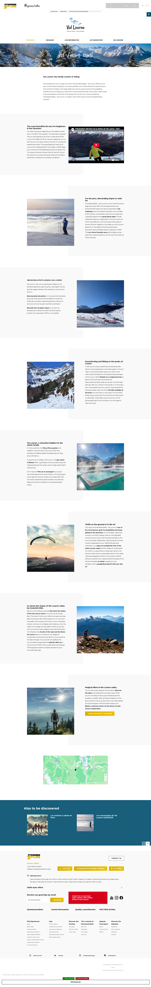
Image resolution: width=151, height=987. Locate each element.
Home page (54, 11)
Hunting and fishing (32, 945)
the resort (30, 40)
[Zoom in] (105, 775)
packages (50, 40)
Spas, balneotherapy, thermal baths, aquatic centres (56, 936)
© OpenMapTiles (85, 783)
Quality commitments (85, 909)
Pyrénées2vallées (35, 909)
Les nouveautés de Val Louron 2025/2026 (106, 816)
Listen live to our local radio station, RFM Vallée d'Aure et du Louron (82, 897)
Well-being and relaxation (33, 932)
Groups (60, 955)
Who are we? (37, 955)
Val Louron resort (95, 11)
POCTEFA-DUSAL (107, 909)
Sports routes (30, 926)
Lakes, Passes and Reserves (33, 934)
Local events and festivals (55, 929)
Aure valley (71, 926)
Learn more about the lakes (100, 713)
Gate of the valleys (73, 929)
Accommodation (53, 924)
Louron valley (72, 932)
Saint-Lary (83, 926)
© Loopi (105, 783)
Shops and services (53, 932)
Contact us (116, 858)
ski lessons (118, 40)
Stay (50, 921)
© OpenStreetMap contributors (96, 783)
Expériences (114, 926)
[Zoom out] (105, 778)
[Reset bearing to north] (105, 780)
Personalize (76, 982)
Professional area (89, 955)
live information (72, 40)
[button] (148, 843)
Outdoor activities (31, 929)
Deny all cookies (83, 978)
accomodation (96, 40)
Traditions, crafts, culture (33, 937)
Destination (63, 11)
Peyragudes (84, 929)
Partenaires (112, 955)
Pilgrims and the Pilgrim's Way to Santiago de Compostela (35, 941)
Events (101, 926)
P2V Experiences (33, 921)
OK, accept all (69, 978)
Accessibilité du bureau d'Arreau (91, 868)
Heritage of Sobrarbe (114, 933)
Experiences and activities (55, 926)
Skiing (28, 924)
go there (117, 868)
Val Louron (84, 934)
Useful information (60, 909)
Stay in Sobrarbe (115, 929)
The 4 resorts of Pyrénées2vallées (78, 11)
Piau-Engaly (84, 932)
